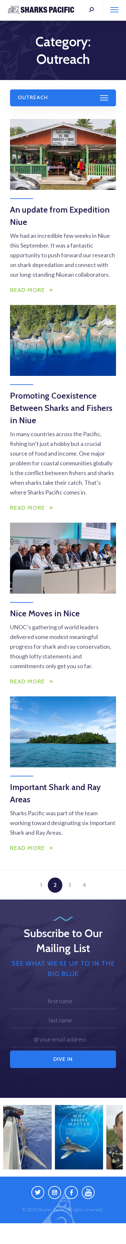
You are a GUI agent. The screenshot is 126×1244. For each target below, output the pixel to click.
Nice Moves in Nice (45, 613)
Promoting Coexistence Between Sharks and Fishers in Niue (61, 407)
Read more (27, 290)
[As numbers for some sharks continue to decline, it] (27, 1137)
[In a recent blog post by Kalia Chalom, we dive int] (79, 1137)
